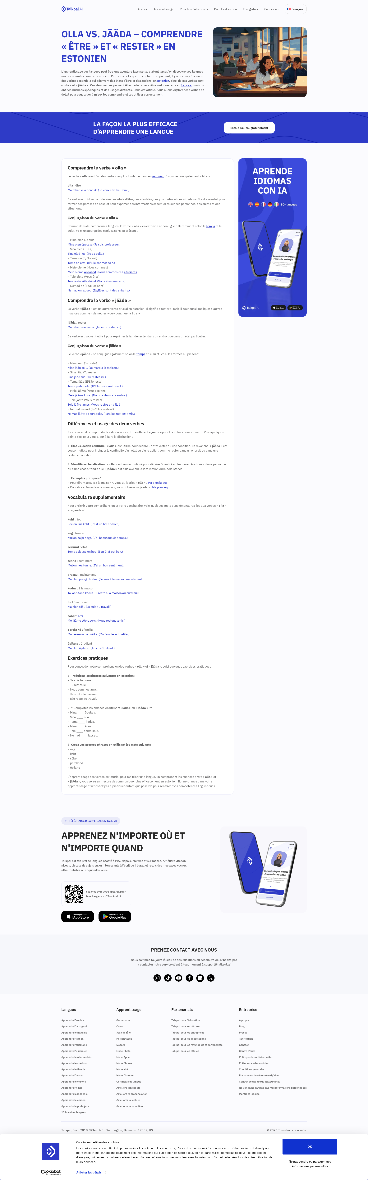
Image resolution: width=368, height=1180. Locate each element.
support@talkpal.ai (217, 964)
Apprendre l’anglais (73, 1020)
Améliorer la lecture (128, 1100)
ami (80, 616)
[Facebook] (189, 978)
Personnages (124, 1038)
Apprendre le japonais (74, 1094)
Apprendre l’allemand (74, 1045)
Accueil (142, 9)
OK (310, 1146)
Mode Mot (122, 1069)
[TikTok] (168, 978)
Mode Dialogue (125, 1075)
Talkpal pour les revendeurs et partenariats (197, 1045)
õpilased (90, 272)
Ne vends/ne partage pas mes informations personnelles (273, 1087)
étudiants (130, 272)
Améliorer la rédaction (129, 1106)
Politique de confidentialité (255, 1057)
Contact (243, 1045)
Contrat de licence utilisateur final (259, 1081)
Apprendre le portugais (75, 1106)
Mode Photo (123, 1051)
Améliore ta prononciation (131, 1094)
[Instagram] (157, 978)
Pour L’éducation (225, 9)
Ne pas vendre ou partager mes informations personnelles (310, 1164)
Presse (243, 1032)
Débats (120, 1045)
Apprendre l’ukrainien (74, 1051)
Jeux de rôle (123, 1032)
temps (210, 226)
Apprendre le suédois (74, 1063)
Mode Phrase (124, 1063)
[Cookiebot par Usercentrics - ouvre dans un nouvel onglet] (51, 1172)
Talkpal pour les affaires (185, 1026)
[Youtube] (178, 978)
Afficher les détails (89, 1172)
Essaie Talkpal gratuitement (249, 128)
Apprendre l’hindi (71, 1087)
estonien (163, 81)
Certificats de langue (128, 1081)
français (186, 85)
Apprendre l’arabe (72, 1075)
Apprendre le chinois (73, 1081)
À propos (244, 1020)
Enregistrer (250, 9)
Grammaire (123, 1020)
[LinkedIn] (200, 978)
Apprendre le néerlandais (76, 1057)
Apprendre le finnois (73, 1069)
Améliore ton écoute (128, 1087)
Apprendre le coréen (73, 1100)
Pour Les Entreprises (194, 9)
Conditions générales (251, 1069)
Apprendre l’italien (72, 1038)
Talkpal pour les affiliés (185, 1051)
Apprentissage (164, 9)
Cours (119, 1026)
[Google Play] (115, 916)
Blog (241, 1026)
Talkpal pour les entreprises (188, 1032)
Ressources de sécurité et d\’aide (259, 1075)
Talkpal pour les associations (188, 1038)
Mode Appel (123, 1057)
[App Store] (77, 916)
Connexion (271, 9)
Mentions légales (249, 1094)
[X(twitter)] (211, 978)
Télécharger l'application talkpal (93, 821)
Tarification (246, 1038)
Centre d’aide (247, 1051)
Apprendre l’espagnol (74, 1026)
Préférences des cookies (253, 1063)
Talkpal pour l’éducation (185, 1020)
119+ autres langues (73, 1112)
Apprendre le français (74, 1032)
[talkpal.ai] (72, 9)
